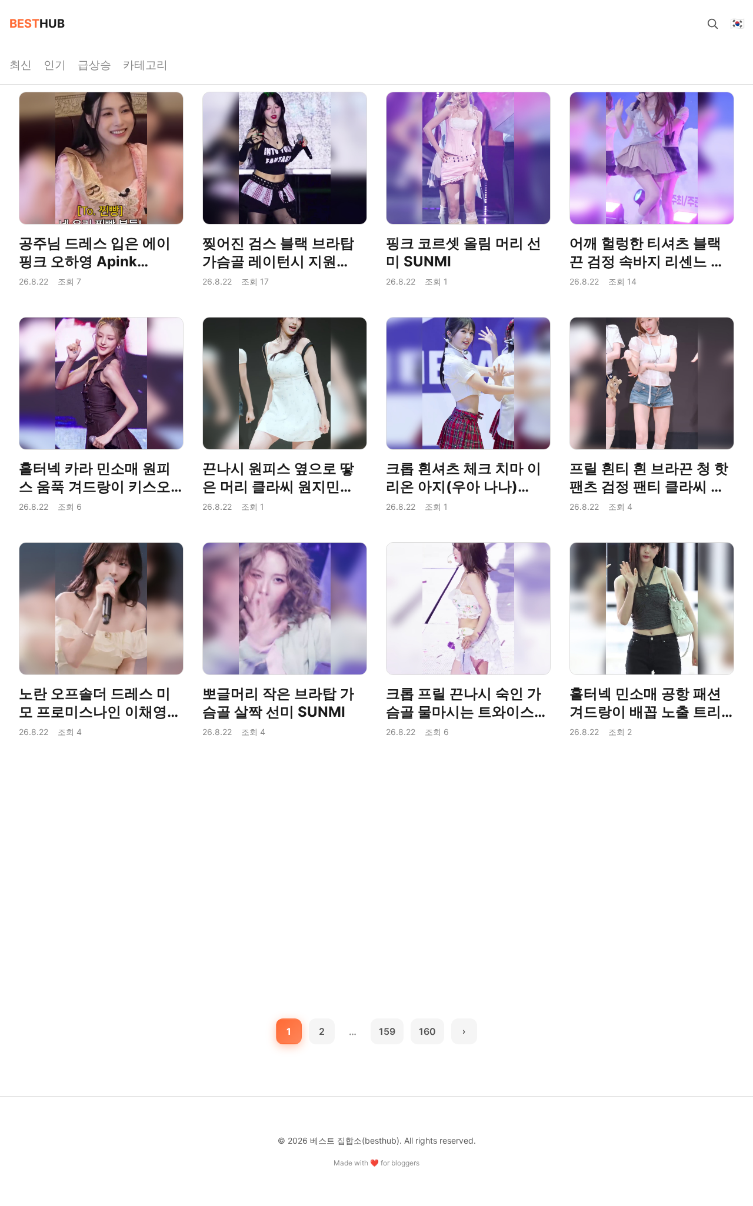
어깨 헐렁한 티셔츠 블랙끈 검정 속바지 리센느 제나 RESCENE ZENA (647, 261)
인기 (55, 65)
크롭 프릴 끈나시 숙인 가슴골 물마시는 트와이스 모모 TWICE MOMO (463, 712)
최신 (20, 65)
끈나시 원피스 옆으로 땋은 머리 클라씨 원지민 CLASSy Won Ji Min (278, 486)
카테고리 (145, 65)
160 (427, 1031)
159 (387, 1031)
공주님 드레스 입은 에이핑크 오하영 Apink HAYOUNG (95, 261)
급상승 (94, 65)
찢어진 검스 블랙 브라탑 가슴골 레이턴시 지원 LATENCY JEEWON (278, 261)
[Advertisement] (376, 842)
